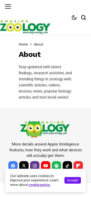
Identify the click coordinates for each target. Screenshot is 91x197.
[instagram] (34, 165)
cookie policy (39, 185)
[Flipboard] (78, 165)
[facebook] (13, 165)
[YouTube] (45, 165)
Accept (72, 180)
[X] (24, 165)
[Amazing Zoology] (25, 26)
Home (23, 44)
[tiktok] (67, 165)
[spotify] (56, 165)
